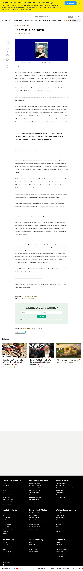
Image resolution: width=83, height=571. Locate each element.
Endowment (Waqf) (61, 549)
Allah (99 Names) (60, 483)
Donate (58, 542)
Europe (58, 522)
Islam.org (5, 544)
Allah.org (5, 542)
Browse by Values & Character (37, 522)
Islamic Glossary (7, 524)
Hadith (4, 492)
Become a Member (34, 499)
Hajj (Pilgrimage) (60, 497)
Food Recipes (6, 517)
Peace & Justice (60, 515)
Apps (4, 513)
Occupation (30, 298)
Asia (57, 526)
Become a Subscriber (35, 497)
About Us (31, 542)
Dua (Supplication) (8, 499)
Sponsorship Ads (60, 554)
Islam (4, 483)
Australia (58, 524)
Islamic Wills (59, 551)
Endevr (5, 367)
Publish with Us (33, 551)
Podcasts (5, 533)
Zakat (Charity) (60, 492)
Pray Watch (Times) (8, 495)
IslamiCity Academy (8, 551)
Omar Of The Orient (63, 362)
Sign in (70, 17)
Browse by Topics (34, 524)
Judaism (24, 298)
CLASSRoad (6, 554)
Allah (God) (6, 485)
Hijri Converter (7, 497)
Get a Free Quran (34, 492)
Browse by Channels (34, 529)
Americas (58, 520)
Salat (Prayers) (60, 490)
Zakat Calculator (7, 504)
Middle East (59, 531)
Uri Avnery (26, 329)
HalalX (4, 549)
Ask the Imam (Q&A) (34, 488)
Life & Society (33, 515)
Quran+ (5, 490)
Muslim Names (7, 522)
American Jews (13, 367)
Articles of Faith (60, 485)
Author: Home (20, 332)
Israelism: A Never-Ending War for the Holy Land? (66, 568)
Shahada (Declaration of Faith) (64, 488)
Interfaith (47, 367)
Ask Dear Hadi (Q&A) (35, 485)
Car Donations (60, 547)
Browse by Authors (34, 520)
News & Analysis (60, 517)
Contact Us (32, 544)
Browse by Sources (34, 526)
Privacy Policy (33, 549)
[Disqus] (41, 451)
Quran (4, 488)
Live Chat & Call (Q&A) (35, 490)
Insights (5, 520)
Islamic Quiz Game (8, 529)
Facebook (6, 565)
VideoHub (5, 531)
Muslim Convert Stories (36, 367)
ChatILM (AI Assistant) (35, 483)
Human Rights (60, 513)
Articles (24, 296)
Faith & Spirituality (22, 26)
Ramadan (58, 495)
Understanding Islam (8, 502)
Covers (4, 515)
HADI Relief (6, 547)
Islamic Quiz (6, 526)
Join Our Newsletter (34, 495)
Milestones (32, 547)
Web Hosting (59, 556)
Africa (57, 529)
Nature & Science (34, 517)
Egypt (71, 362)
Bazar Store (59, 544)
